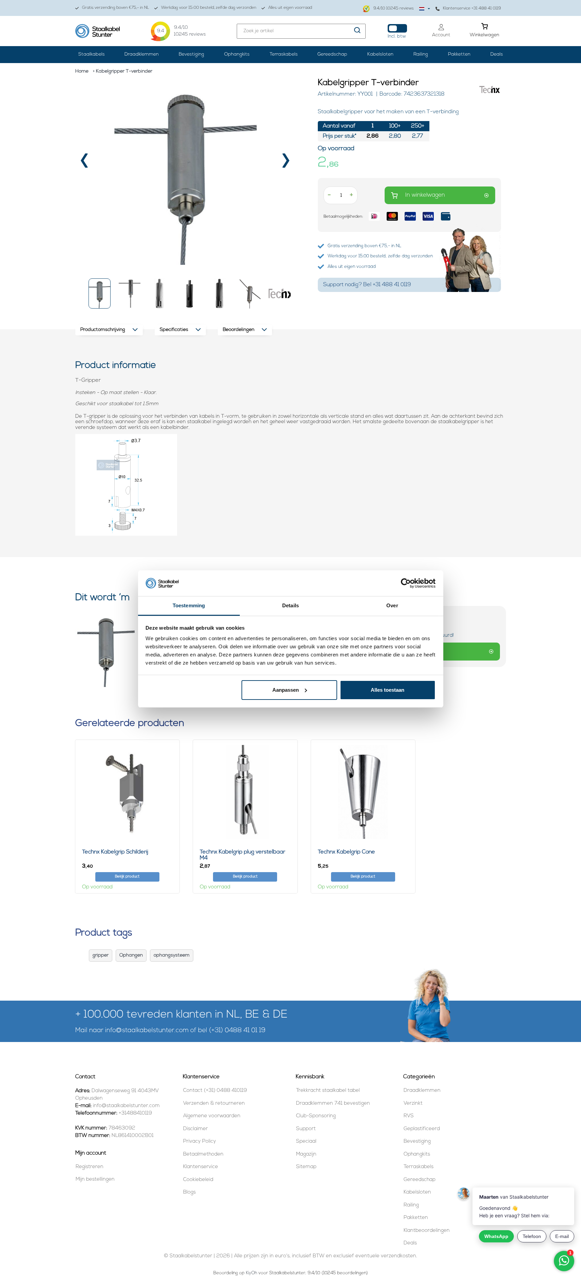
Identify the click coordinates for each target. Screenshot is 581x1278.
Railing (420, 54)
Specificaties (174, 329)
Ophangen (131, 955)
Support (306, 1129)
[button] (100, 293)
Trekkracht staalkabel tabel (328, 1090)
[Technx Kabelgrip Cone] (363, 791)
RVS (409, 1116)
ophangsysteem (172, 955)
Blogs (189, 1192)
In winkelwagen (425, 195)
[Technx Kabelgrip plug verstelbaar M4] (245, 791)
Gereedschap (332, 54)
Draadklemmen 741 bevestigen (333, 1103)
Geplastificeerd (422, 1129)
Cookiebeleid (198, 1179)
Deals (496, 54)
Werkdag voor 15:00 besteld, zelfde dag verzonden (208, 8)
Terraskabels (284, 54)
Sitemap (306, 1166)
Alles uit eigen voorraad (290, 8)
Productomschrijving (102, 329)
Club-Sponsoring (316, 1116)
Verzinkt (413, 1103)
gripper (101, 955)
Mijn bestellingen (95, 1179)
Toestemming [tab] (189, 605)
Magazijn (306, 1154)
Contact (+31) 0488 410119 (215, 1090)
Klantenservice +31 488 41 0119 (472, 8)
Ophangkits (237, 54)
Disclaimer (195, 1129)
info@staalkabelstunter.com (147, 1030)
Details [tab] (290, 605)
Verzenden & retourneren (214, 1103)
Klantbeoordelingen (427, 1230)
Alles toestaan (387, 690)
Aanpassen (285, 690)
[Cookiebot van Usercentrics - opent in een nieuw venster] (405, 583)
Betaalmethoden (203, 1154)
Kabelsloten (380, 54)
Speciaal (306, 1141)
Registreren (89, 1166)
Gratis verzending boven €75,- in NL (115, 8)
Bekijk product (127, 877)
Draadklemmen (141, 54)
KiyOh (251, 1273)
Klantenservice (200, 1166)
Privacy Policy (199, 1141)
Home (82, 71)
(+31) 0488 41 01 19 (237, 1030)
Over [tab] (392, 605)
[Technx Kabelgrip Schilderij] (127, 791)
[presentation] (85, 163)
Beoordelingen (238, 329)
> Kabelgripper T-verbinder (122, 71)
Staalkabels (91, 54)
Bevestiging (191, 54)
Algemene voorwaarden (211, 1116)
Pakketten (459, 54)
